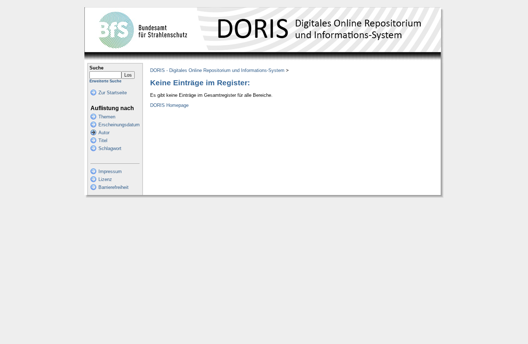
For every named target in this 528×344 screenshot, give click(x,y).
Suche (96, 68)
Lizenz (105, 179)
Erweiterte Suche (105, 81)
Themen (106, 116)
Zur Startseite (112, 92)
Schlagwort (109, 148)
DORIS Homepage (169, 105)
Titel (102, 140)
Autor (104, 132)
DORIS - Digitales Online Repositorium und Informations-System (217, 70)
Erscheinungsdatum (119, 124)
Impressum (110, 171)
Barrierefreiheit (113, 187)
